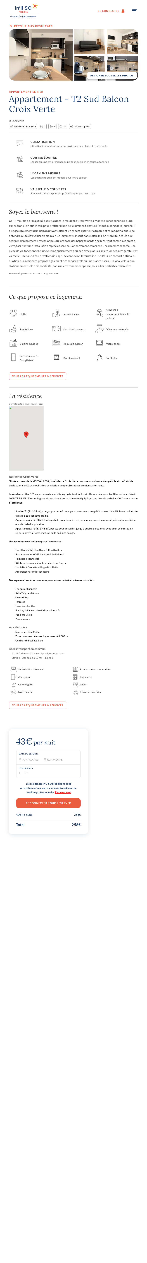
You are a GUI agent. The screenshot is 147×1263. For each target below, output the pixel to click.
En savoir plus (63, 792)
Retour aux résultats (33, 26)
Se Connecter (108, 10)
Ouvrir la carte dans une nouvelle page (26, 404)
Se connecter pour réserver (48, 803)
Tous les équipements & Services (37, 376)
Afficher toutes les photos (112, 75)
